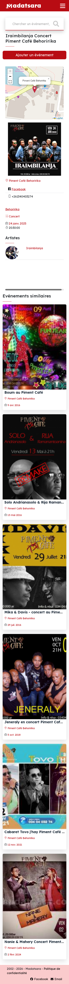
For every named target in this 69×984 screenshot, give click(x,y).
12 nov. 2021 (15, 844)
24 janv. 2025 (17, 223)
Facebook (19, 189)
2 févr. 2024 (14, 954)
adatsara (27, 5)
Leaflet (59, 117)
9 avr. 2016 (14, 405)
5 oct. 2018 (14, 734)
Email (58, 979)
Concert (14, 216)
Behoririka (12, 209)
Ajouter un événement (34, 55)
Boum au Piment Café (23, 392)
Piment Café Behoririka (24, 180)
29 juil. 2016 (14, 625)
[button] (34, 89)
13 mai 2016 (15, 515)
